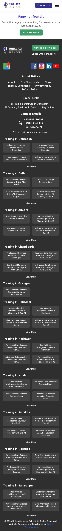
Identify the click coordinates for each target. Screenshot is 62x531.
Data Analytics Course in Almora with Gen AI (16, 229)
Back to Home (31, 32)
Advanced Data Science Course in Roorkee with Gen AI (16, 457)
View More (31, 166)
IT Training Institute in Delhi (21, 107)
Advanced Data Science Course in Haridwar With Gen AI (16, 347)
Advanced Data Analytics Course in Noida (46, 383)
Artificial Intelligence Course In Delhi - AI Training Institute (45, 194)
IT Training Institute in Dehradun (29, 103)
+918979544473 (33, 123)
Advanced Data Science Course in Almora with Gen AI (45, 230)
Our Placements (30, 82)
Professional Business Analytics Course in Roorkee (16, 469)
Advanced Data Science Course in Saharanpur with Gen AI (16, 506)
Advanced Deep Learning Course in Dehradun (45, 147)
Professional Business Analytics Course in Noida (45, 396)
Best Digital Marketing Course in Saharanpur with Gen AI (45, 494)
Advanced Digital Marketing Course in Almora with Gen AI (45, 218)
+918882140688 (33, 119)
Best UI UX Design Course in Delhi (46, 180)
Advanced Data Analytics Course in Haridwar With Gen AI (16, 359)
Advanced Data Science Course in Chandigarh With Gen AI (45, 267)
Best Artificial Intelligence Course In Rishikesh (16, 420)
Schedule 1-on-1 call (45, 47)
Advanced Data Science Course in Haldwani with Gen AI (45, 322)
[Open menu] (56, 5)
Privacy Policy (43, 85)
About (11, 82)
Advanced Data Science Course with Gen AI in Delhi (16, 181)
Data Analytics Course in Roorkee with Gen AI (45, 456)
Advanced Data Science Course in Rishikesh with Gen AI (45, 420)
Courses (42, 5)
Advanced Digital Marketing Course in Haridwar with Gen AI (45, 359)
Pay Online (48, 107)
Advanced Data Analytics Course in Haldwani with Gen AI (16, 322)
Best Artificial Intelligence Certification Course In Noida (16, 384)
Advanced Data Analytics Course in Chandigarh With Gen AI (46, 255)
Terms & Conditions (19, 85)
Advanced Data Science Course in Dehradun (45, 158)
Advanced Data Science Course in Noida (16, 395)
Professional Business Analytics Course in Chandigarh (16, 255)
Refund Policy (30, 89)
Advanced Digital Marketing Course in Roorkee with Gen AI (45, 469)
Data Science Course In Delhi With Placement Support (16, 194)
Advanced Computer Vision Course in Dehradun (16, 147)
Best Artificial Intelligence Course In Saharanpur (16, 494)
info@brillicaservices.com (33, 132)
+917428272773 (33, 126)
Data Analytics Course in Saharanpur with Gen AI (45, 505)
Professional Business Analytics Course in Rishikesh (45, 432)
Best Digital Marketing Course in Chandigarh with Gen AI (16, 267)
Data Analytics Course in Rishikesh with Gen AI (16, 431)
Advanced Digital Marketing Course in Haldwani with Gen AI (16, 310)
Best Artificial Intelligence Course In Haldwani (45, 310)
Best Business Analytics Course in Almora (16, 217)
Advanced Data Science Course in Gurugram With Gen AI (16, 292)
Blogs (47, 82)
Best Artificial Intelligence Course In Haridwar (45, 347)
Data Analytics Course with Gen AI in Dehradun (16, 158)
